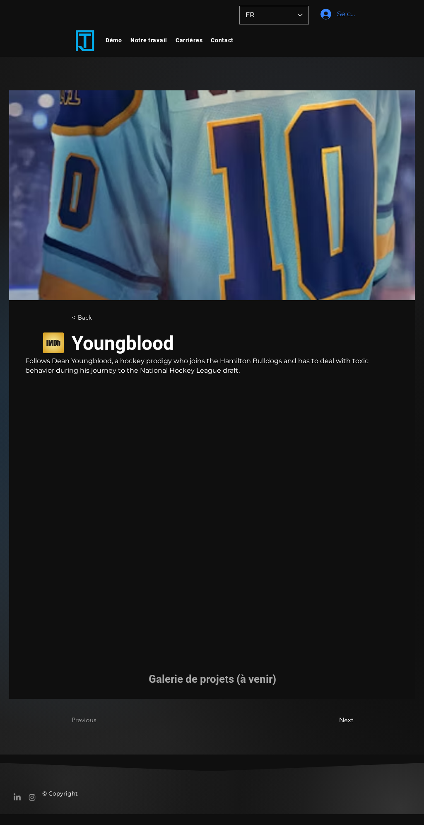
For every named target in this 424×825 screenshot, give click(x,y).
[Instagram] (32, 797)
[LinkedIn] (17, 797)
